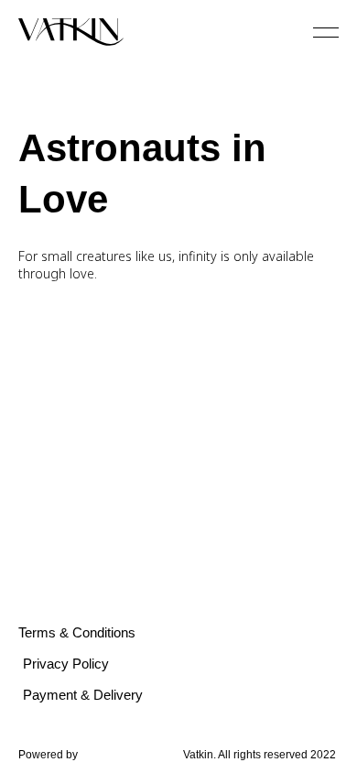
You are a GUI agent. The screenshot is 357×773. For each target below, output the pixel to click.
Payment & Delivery (83, 694)
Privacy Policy (66, 663)
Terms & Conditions (76, 632)
